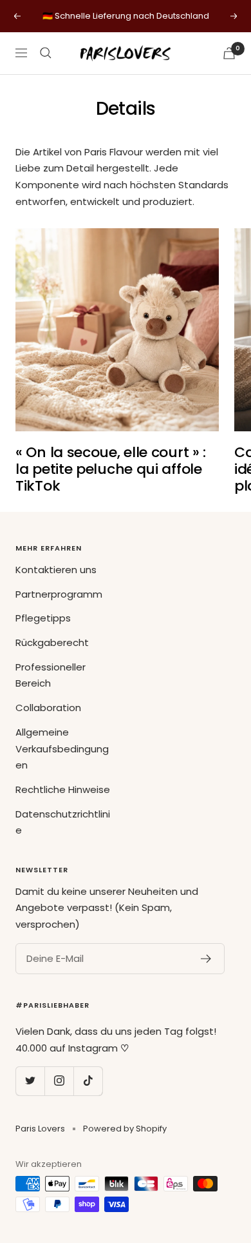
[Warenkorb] (229, 53)
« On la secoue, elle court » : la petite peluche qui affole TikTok (110, 468)
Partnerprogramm (58, 594)
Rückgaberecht (52, 642)
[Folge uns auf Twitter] (29, 1080)
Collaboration (48, 707)
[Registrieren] (206, 958)
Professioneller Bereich (50, 675)
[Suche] (45, 53)
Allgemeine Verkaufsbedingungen (62, 748)
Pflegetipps (43, 618)
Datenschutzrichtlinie (62, 822)
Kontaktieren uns (56, 569)
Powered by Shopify (125, 1128)
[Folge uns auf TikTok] (87, 1080)
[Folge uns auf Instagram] (58, 1080)
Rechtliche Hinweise (62, 789)
